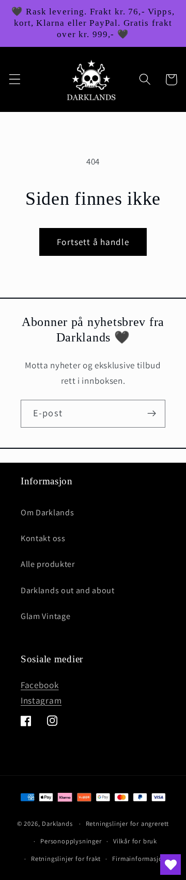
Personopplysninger (71, 841)
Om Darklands (47, 512)
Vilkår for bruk (135, 841)
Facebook (40, 685)
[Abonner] (151, 414)
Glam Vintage (45, 616)
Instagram (41, 700)
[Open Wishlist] (170, 864)
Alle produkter (48, 564)
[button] (15, 80)
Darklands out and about (68, 590)
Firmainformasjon (139, 858)
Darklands (57, 823)
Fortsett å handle (93, 242)
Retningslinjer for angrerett (127, 823)
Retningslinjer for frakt (66, 858)
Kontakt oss (43, 538)
